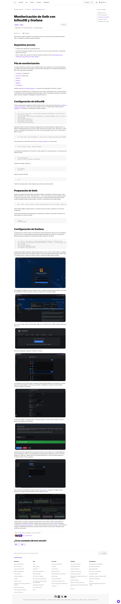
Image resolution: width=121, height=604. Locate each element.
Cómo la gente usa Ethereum (20, 589)
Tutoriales (28, 9)
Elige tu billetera (36, 566)
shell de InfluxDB (43, 141)
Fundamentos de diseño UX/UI (58, 581)
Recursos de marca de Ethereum (39, 599)
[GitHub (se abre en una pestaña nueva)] (55, 597)
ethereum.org (18, 557)
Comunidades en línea (75, 566)
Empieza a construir (56, 571)
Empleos (58, 599)
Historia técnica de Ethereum (95, 571)
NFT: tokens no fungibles (38, 576)
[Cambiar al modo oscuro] (96, 2)
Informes (91, 581)
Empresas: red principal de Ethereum (60, 583)
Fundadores (54, 585)
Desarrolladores (18, 9)
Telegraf (18, 78)
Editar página (26, 33)
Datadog (18, 83)
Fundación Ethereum (74, 580)
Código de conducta (51, 599)
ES (103, 2)
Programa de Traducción (75, 573)
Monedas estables (37, 573)
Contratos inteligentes (18, 576)
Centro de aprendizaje (19, 564)
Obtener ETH (35, 568)
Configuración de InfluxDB (103, 17)
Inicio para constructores (57, 564)
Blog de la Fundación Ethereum (77, 582)
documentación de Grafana (27, 525)
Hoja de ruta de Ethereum (94, 566)
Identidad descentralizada (38, 584)
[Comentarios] (118, 601)
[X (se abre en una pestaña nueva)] (62, 597)
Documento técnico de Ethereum (96, 564)
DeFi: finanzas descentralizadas (39, 578)
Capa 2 (34, 589)
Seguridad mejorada (93, 568)
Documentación (55, 568)
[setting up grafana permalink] (13, 229)
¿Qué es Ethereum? (18, 566)
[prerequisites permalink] (13, 45)
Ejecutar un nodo (17, 581)
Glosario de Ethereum (18, 592)
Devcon (72, 588)
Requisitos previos (102, 12)
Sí (17, 544)
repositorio (17, 108)
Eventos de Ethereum (74, 568)
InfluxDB (18, 75)
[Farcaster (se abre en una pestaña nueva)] (59, 597)
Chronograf (19, 85)
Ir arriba (104, 553)
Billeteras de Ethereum (18, 571)
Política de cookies (83, 599)
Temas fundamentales (56, 578)
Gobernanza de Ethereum (94, 578)
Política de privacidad (65, 599)
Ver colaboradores (27, 535)
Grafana (18, 80)
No (24, 544)
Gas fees (16, 578)
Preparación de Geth (102, 19)
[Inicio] (15, 2)
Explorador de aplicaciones (38, 571)
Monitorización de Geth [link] (38, 9)
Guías (34, 564)
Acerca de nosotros (27, 599)
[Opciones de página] (21, 33)
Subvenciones (55, 576)
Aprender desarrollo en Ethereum (59, 573)
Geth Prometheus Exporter (29, 88)
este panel (44, 490)
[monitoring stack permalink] (13, 63)
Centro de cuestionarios (19, 587)
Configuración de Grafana (103, 21)
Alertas (56, 525)
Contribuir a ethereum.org (75, 571)
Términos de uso (74, 599)
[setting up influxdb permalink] (13, 101)
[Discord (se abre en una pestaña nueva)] (65, 597)
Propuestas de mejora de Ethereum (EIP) (97, 576)
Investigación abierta (93, 573)
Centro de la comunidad (75, 564)
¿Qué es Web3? (17, 573)
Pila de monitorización (102, 14)
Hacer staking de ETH (37, 587)
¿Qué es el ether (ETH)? (19, 568)
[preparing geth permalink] (13, 190)
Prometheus (19, 73)
